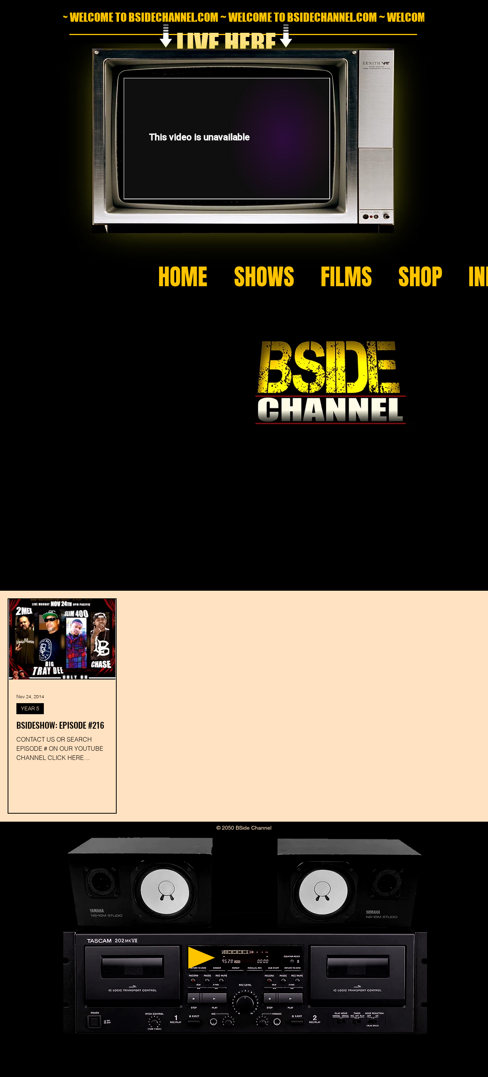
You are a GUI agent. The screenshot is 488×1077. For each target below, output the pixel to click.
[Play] (201, 957)
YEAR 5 (30, 708)
